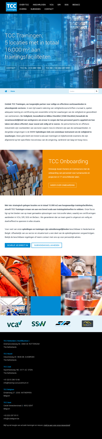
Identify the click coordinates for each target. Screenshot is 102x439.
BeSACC (76, 4)
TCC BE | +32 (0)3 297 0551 (58, 68)
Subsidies (36, 9)
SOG (67, 4)
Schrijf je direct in (17, 245)
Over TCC (24, 4)
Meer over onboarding (62, 185)
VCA (51, 4)
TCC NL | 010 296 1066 (30, 68)
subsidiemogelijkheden (46, 245)
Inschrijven (39, 4)
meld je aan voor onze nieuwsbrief (57, 425)
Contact (49, 9)
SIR (59, 4)
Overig (23, 9)
